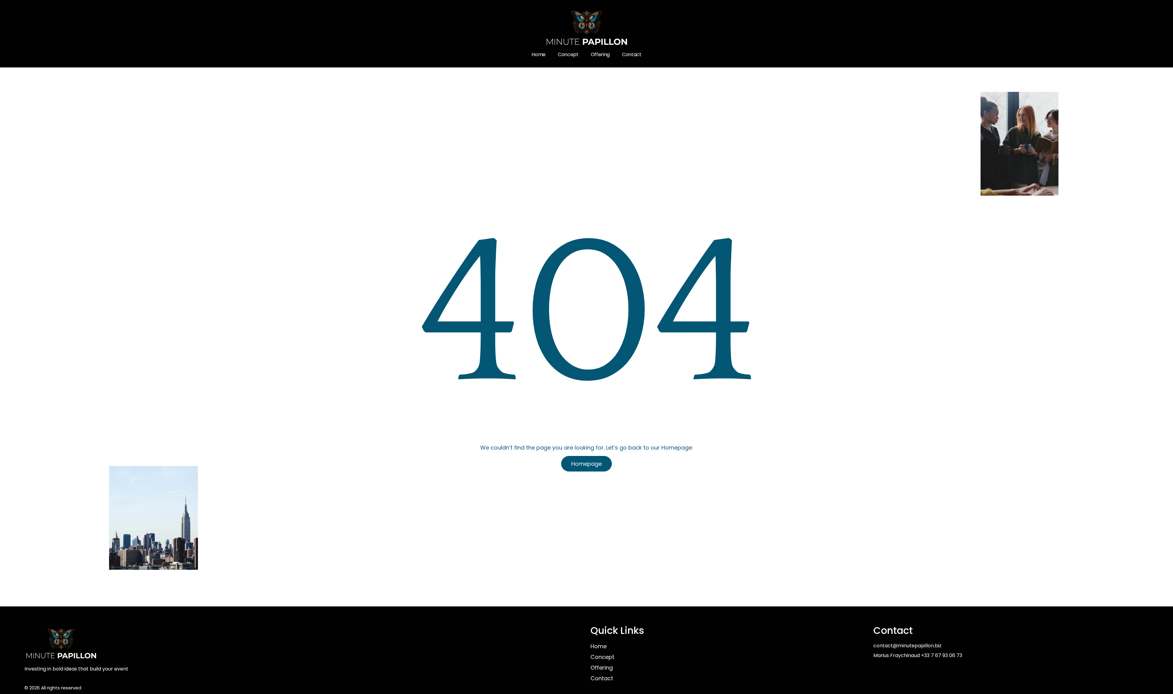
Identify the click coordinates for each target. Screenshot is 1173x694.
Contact (631, 54)
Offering (600, 54)
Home (539, 54)
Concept (568, 54)
